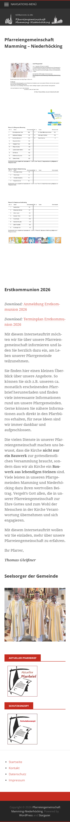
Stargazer (44, 815)
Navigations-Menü (24, 4)
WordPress (26, 815)
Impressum (17, 780)
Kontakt (14, 768)
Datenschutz (17, 774)
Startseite (15, 762)
